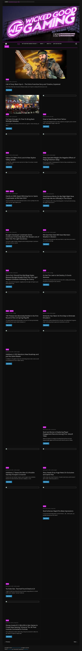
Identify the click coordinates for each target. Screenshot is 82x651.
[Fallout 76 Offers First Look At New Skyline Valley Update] (22, 142)
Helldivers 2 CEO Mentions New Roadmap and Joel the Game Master (22, 355)
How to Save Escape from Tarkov (54, 119)
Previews (11, 191)
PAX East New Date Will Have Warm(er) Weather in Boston (56, 236)
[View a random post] (76, 43)
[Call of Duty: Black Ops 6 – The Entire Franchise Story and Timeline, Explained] (41, 64)
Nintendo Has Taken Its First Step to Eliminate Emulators (59, 317)
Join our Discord (57, 43)
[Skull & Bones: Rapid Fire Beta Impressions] (59, 496)
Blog (18, 43)
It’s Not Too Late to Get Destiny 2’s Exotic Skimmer (57, 276)
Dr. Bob (51, 116)
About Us (49, 43)
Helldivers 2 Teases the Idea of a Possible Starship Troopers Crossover (20, 473)
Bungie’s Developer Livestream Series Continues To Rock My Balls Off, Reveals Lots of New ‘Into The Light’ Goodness (22, 237)
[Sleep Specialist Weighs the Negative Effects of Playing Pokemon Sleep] (59, 142)
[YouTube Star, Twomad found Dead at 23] (22, 535)
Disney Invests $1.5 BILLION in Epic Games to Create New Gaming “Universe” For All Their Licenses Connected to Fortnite (22, 627)
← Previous (7, 642)
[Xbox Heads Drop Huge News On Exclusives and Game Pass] (59, 457)
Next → (76, 642)
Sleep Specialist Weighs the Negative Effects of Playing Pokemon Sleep (59, 159)
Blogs (7, 79)
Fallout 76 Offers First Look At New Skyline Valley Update (21, 159)
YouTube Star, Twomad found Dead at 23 (20, 589)
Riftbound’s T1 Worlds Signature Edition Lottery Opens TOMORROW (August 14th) (19, 2)
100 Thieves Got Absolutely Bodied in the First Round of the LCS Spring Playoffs (22, 317)
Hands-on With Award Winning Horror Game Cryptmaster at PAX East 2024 (22, 197)
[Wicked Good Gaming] (41, 7)
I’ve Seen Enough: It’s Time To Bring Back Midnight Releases (20, 120)
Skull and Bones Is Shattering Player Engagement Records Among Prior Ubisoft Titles (58, 434)
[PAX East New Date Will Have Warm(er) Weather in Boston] (59, 220)
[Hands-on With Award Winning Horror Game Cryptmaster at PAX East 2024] (22, 181)
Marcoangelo (15, 155)
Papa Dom (15, 81)
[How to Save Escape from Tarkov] (59, 104)
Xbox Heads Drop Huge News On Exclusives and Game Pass (58, 473)
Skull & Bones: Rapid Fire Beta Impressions (58, 511)
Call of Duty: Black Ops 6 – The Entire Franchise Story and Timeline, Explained (33, 84)
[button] (37, 44)
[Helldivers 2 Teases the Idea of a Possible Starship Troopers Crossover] (22, 457)
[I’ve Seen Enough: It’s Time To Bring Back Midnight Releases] (22, 104)
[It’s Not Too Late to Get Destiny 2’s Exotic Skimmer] (59, 260)
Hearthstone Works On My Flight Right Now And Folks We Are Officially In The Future (58, 197)
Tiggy (52, 272)
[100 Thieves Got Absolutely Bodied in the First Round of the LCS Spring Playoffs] (22, 301)
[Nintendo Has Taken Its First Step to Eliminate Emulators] (59, 301)
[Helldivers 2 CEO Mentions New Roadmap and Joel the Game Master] (22, 339)
